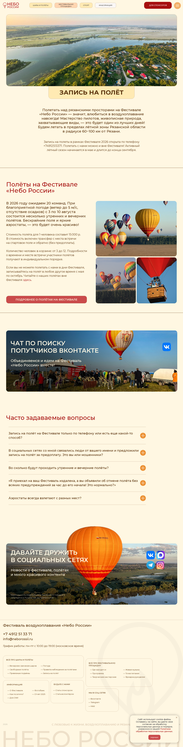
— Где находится (98, 670)
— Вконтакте (94, 699)
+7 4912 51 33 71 (17, 634)
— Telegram (94, 702)
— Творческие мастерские (103, 677)
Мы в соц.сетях (97, 693)
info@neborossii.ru (18, 639)
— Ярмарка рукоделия (134, 677)
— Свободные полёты (18, 670)
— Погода (45, 666)
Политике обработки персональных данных (154, 730)
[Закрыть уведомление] (176, 717)
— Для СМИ (12, 698)
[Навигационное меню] (177, 6)
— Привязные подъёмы (18, 673)
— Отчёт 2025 (38, 694)
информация (14, 685)
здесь (27, 280)
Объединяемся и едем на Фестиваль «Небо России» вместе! (46, 362)
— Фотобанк (38, 690)
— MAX (91, 706)
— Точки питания (131, 673)
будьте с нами (62, 684)
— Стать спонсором (62, 690)
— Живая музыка (131, 670)
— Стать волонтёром (63, 694)
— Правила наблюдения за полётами (59, 670)
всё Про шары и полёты (19, 660)
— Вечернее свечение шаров (22, 666)
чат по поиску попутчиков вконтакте (55, 346)
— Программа (97, 673)
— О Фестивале (15, 690)
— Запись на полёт (50, 673)
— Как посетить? (15, 694)
